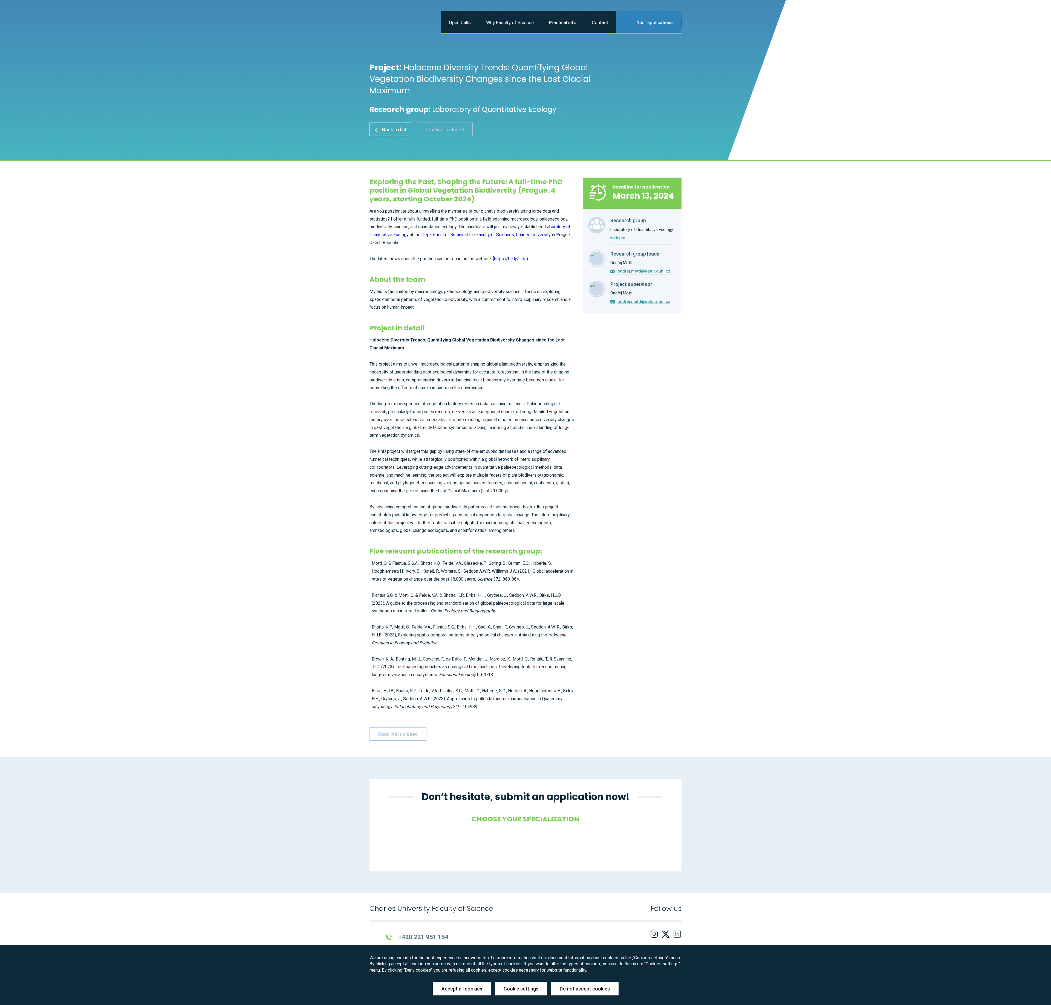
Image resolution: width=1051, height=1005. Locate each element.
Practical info (562, 22)
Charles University (533, 234)
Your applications (654, 22)
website (617, 238)
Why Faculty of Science (510, 22)
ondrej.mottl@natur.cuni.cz (643, 271)
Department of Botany (442, 234)
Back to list (394, 129)
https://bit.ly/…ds (510, 258)
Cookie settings (521, 989)
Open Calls (460, 22)
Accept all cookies (461, 989)
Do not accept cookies (585, 989)
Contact (600, 22)
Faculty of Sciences (495, 234)
